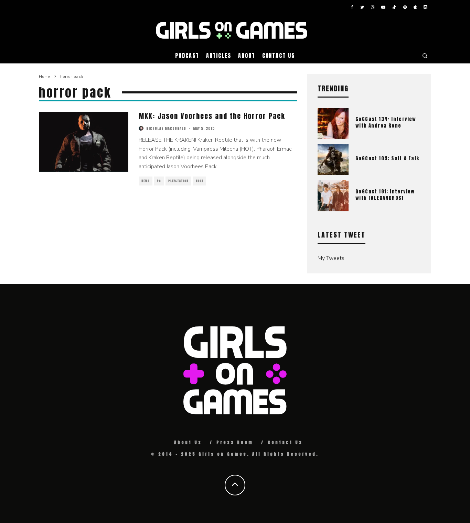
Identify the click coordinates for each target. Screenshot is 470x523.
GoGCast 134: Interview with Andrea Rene (385, 122)
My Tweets (331, 258)
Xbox (199, 181)
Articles (218, 55)
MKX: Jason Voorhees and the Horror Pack (212, 116)
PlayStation (178, 181)
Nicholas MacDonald (166, 128)
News (145, 181)
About (246, 55)
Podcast (187, 55)
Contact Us (278, 55)
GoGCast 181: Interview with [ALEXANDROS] (385, 194)
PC (159, 181)
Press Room (234, 442)
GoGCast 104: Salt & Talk (387, 158)
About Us (188, 442)
